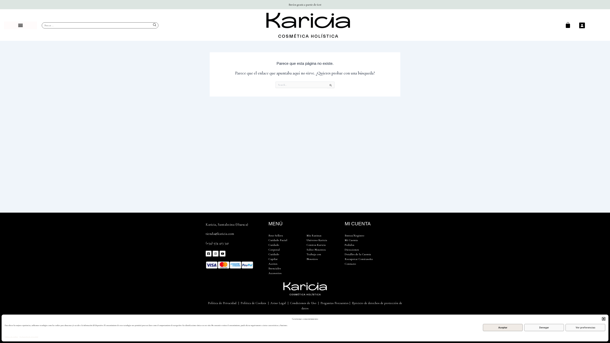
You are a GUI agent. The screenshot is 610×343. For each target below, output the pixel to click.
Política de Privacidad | (223, 303)
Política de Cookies (253, 303)
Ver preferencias (585, 327)
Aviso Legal (278, 303)
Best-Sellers (275, 235)
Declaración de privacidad (29, 337)
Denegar (544, 327)
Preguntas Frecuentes (335, 303)
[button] (603, 318)
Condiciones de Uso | (305, 303)
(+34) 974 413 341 (217, 243)
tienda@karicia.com (220, 234)
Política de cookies (11, 337)
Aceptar (502, 327)
